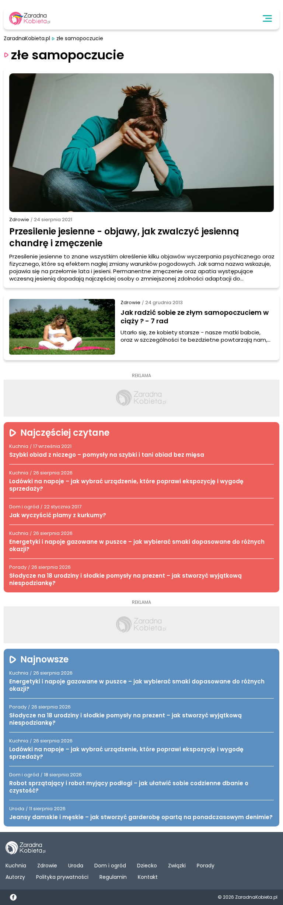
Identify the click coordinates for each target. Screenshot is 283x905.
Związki (177, 865)
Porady (205, 865)
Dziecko (147, 865)
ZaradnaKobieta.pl (27, 38)
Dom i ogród (110, 865)
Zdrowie (19, 219)
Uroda (75, 865)
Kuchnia (16, 865)
